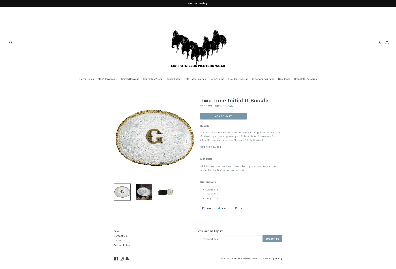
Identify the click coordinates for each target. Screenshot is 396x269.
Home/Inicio (86, 78)
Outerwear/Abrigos (263, 78)
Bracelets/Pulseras (305, 78)
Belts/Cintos (217, 78)
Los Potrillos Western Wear (243, 258)
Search (118, 231)
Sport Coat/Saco (153, 78)
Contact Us (120, 235)
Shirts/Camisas (130, 78)
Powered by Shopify (272, 258)
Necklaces (284, 78)
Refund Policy (122, 245)
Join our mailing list (211, 231)
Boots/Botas (173, 78)
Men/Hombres (108, 78)
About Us (119, 240)
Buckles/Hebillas (238, 78)
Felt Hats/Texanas (195, 78)
